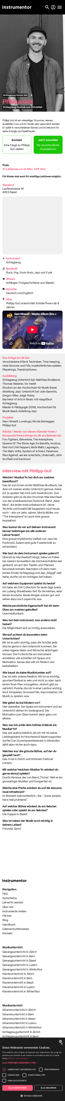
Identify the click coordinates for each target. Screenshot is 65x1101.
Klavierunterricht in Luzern (18, 987)
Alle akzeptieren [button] (17, 1088)
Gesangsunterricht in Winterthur (22, 969)
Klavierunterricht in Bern (17, 978)
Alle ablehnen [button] (48, 1088)
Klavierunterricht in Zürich (18, 974)
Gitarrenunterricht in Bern (18, 1014)
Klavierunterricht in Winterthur (21, 991)
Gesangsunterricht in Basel (19, 960)
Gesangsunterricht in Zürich (19, 952)
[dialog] (32, 1069)
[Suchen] (47, 7)
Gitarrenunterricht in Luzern (19, 1023)
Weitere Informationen (18, 1058)
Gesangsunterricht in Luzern (19, 965)
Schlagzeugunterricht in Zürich (21, 1032)
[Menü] (60, 7)
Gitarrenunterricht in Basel (18, 1019)
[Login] (53, 7)
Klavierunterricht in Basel (18, 982)
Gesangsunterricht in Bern (18, 956)
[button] (32, 1062)
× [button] (61, 1044)
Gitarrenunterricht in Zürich (19, 1010)
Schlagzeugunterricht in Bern (20, 1036)
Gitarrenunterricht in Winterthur (22, 1027)
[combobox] (61, 1041)
